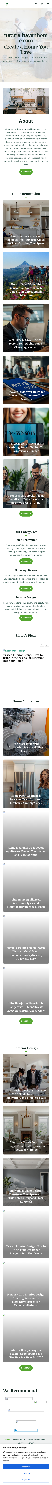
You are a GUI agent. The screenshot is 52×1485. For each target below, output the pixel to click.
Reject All (26, 1480)
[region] (26, 1464)
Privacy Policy (19, 1439)
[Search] (36, 4)
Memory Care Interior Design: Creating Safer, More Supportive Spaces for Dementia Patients (23, 658)
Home (7, 1439)
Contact (30, 1443)
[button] (47, 645)
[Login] (42, 4)
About (20, 1443)
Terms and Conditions (37, 1439)
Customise (26, 1473)
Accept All (26, 1467)
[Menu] (48, 4)
